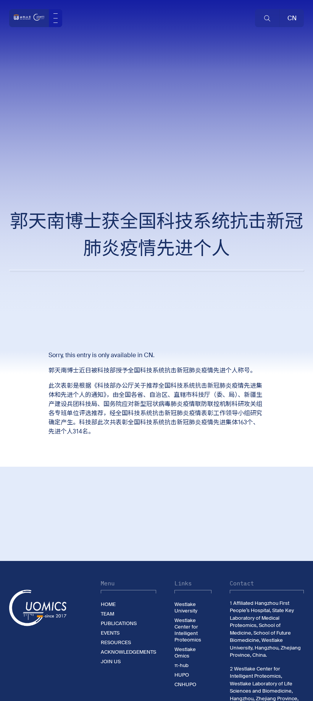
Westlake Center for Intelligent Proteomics (187, 630)
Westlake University (185, 607)
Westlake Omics (185, 652)
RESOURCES (116, 642)
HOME (108, 604)
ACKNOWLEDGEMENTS (128, 652)
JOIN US (111, 661)
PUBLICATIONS (119, 623)
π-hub (181, 665)
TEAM (107, 614)
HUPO (181, 675)
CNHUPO (185, 684)
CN (148, 355)
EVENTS (110, 633)
